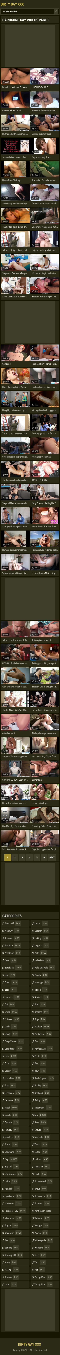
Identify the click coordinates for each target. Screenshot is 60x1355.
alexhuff (12, 930)
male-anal (42, 960)
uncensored (43, 1181)
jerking (11, 1247)
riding (40, 1100)
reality (40, 1085)
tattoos (41, 1159)
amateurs (12, 952)
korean (11, 1277)
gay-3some (13, 1173)
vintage (41, 1225)
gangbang (13, 1151)
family (11, 1115)
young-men (43, 1284)
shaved (41, 1129)
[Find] (56, 11)
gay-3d (11, 1166)
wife (40, 1255)
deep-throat (14, 1041)
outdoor (41, 1026)
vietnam (41, 1218)
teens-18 (41, 1166)
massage (41, 982)
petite (40, 1056)
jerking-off (13, 1255)
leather (41, 930)
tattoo (40, 1151)
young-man (43, 1277)
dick (10, 1056)
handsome (13, 1196)
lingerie (41, 945)
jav (9, 1240)
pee (39, 1041)
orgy (39, 1019)
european (12, 1092)
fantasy (11, 1122)
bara (10, 960)
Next (52, 857)
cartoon (12, 997)
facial (11, 1107)
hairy (11, 1181)
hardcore (13, 1203)
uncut (40, 1188)
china (11, 1011)
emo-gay (12, 1078)
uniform (41, 1203)
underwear (42, 1196)
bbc (10, 975)
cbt (9, 1004)
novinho (41, 997)
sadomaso (42, 1107)
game (11, 1144)
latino (40, 923)
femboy (11, 1129)
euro (10, 1085)
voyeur (40, 1232)
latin (10, 1284)
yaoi (40, 1262)
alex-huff (12, 923)
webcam (41, 1247)
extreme (12, 1100)
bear (10, 989)
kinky (10, 1262)
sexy (40, 1122)
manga (40, 975)
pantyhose (42, 1033)
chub (10, 1026)
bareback (13, 967)
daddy (11, 1033)
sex (40, 1115)
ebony (11, 1070)
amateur (12, 945)
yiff (39, 1269)
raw (39, 1070)
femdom (12, 1137)
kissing (11, 1269)
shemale (41, 1137)
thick (40, 1173)
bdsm (11, 982)
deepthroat (13, 1048)
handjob (12, 1188)
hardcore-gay (15, 1210)
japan (11, 1225)
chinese (12, 1019)
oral (39, 1004)
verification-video (42, 1211)
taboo (40, 1144)
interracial (13, 1218)
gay (11, 1159)
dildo (10, 1063)
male (40, 952)
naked (40, 989)
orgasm (41, 1011)
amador (12, 938)
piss (39, 1063)
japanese (13, 1232)
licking (41, 938)
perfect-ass (43, 1048)
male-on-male (44, 967)
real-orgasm (44, 1078)
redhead (41, 1092)
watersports (43, 1240)
